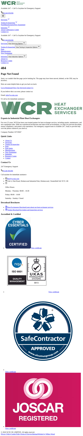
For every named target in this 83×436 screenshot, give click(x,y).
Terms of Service (26, 434)
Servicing (4, 43)
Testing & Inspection (8, 47)
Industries (4, 57)
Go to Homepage (7, 88)
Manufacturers (9, 25)
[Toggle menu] (3, 16)
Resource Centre (13, 30)
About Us (4, 30)
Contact (7, 158)
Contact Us (5, 32)
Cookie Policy (16, 434)
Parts (2, 25)
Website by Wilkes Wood (46, 434)
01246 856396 (8, 13)
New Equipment (19, 25)
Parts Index (9, 148)
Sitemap (35, 434)
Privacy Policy (6, 434)
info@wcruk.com (12, 95)
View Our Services (19, 88)
